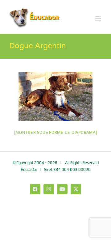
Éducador (29, 169)
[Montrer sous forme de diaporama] (55, 132)
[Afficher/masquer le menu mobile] (98, 18)
